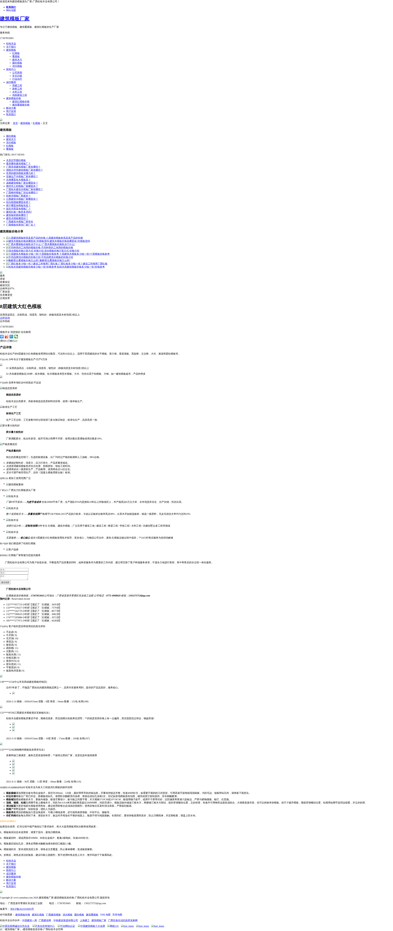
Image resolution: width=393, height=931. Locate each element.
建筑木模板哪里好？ (17, 218)
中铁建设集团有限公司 (65, 920)
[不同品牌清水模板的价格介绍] (23, 257)
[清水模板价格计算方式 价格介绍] (25, 250)
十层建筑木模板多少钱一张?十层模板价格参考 (84, 254)
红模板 (16, 53)
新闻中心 (11, 69)
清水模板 (17, 66)
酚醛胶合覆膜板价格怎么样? (55, 260)
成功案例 (11, 82)
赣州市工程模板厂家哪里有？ (22, 186)
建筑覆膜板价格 (20, 104)
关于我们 (11, 46)
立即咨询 (5, 318)
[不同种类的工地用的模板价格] (23, 247)
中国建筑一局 (29, 920)
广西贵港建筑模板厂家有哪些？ (23, 166)
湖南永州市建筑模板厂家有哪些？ (24, 170)
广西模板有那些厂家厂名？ (21, 224)
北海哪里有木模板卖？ (18, 179)
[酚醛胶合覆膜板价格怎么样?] (23, 260)
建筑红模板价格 (20, 101)
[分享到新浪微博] (7, 336)
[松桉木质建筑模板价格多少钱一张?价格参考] (31, 267)
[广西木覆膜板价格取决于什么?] (24, 244)
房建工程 (17, 85)
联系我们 (11, 114)
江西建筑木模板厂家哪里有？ (22, 199)
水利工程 (17, 92)
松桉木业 (11, 43)
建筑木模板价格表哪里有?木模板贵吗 (70, 241)
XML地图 (105, 914)
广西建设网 (45, 920)
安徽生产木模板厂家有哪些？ (22, 176)
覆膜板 (16, 56)
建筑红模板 (38, 914)
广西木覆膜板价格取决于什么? (58, 244)
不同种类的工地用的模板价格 (57, 247)
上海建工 (85, 920)
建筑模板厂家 (14, 18)
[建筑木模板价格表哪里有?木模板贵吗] (28, 241)
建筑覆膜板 (92, 914)
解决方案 (11, 108)
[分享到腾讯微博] (11, 336)
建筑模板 (11, 50)
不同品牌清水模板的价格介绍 (57, 257)
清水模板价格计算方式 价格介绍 (61, 250)
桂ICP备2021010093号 (22, 909)
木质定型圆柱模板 (16, 160)
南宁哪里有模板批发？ (18, 205)
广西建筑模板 (53, 914)
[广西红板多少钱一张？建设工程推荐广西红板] (32, 263)
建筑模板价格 (13, 98)
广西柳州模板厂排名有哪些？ (22, 192)
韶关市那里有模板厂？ (18, 208)
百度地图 (117, 914)
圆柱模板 (17, 63)
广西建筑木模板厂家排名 (19, 221)
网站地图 (11, 10)
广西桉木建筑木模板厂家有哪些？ (24, 189)
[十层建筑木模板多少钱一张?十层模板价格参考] (32, 254)
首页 (15, 123)
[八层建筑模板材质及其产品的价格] (26, 238)
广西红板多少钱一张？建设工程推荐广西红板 (82, 263)
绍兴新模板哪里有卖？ (18, 202)
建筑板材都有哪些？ (17, 215)
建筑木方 (17, 59)
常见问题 (17, 75)
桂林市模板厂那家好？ (18, 195)
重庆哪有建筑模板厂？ (18, 163)
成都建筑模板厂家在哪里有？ (22, 183)
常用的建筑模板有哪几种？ (21, 173)
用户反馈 (11, 111)
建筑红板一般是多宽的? (19, 212)
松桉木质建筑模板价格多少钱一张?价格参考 (81, 267)
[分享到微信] (16, 336)
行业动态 (17, 79)
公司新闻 (17, 72)
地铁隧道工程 (19, 95)
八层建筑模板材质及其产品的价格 (64, 238)
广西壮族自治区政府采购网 (123, 920)
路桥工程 (17, 88)
